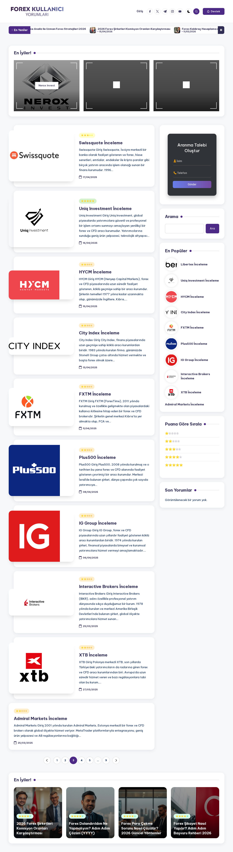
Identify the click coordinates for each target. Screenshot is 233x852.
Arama (171, 216)
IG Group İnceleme (98, 523)
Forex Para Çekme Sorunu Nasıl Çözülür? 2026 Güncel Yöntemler (141, 828)
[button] (213, 11)
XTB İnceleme (93, 654)
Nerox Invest (47, 85)
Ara (212, 228)
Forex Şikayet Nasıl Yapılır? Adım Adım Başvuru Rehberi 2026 (192, 828)
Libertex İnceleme (194, 264)
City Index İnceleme (99, 332)
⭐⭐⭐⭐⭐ (87, 201)
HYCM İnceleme (95, 271)
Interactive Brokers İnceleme (108, 586)
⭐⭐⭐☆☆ (87, 135)
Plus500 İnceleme (97, 457)
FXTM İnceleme (95, 394)
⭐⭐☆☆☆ (86, 264)
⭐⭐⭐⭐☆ (173, 457)
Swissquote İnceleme (101, 142)
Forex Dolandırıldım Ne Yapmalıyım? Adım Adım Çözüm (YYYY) (89, 828)
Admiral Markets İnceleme (40, 718)
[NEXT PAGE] (116, 760)
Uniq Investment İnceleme (105, 208)
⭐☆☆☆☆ (172, 433)
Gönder (192, 184)
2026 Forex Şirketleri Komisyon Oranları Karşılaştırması (114, 28)
